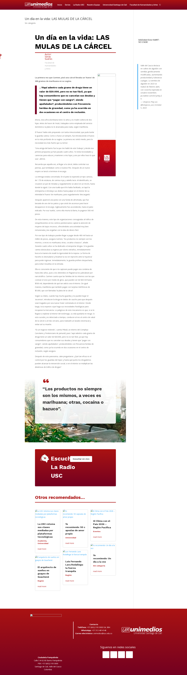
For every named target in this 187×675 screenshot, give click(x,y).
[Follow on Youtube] (129, 654)
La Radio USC (78, 5)
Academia (42, 541)
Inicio (59, 5)
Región (41, 581)
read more (42, 549)
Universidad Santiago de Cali (115, 5)
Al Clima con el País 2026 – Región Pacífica (102, 524)
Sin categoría (30, 23)
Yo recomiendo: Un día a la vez (102, 558)
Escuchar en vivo (81, 459)
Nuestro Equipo (93, 5)
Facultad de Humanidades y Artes (144, 5)
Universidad (43, 543)
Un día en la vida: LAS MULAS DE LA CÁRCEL (58, 18)
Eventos (96, 531)
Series (67, 5)
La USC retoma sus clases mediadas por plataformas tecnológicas (46, 530)
